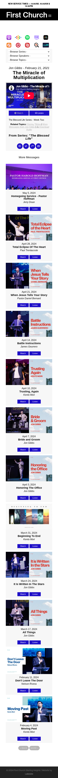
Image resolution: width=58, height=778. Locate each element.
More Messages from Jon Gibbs (28, 125)
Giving (30, 124)
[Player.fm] (19, 45)
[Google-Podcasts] (19, 37)
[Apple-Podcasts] (10, 37)
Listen (41, 113)
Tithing (38, 124)
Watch (20, 113)
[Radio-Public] (28, 45)
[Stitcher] (47, 37)
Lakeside (29, 774)
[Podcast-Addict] (10, 45)
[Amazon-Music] (38, 37)
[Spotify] (28, 37)
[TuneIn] (47, 45)
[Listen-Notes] (38, 45)
